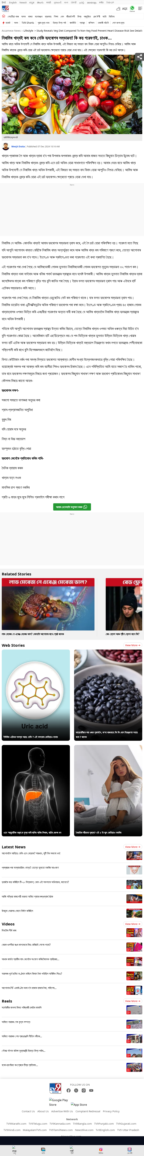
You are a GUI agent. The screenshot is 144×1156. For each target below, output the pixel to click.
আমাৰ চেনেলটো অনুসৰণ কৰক (69, 507)
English (13, 2)
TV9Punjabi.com (104, 1123)
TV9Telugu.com (38, 1123)
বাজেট (8, 22)
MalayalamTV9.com (35, 1130)
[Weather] (119, 9)
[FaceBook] (69, 1090)
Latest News (14, 846)
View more (131, 645)
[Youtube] (91, 1090)
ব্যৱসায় (48, 16)
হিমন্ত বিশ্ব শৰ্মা (59, 22)
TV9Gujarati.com (126, 1123)
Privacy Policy (111, 1111)
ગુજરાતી (57, 2)
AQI (124, 9)
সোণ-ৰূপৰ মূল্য (118, 22)
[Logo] (5, 8)
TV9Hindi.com (12, 1130)
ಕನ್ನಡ (31, 2)
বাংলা (66, 2)
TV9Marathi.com (16, 1123)
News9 (23, 2)
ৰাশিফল (91, 22)
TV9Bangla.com (82, 1123)
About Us (43, 1111)
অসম (23, 16)
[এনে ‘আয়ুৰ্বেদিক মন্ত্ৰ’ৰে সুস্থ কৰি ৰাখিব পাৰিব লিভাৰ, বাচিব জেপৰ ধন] (36, 747)
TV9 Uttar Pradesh (128, 1130)
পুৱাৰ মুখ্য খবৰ (43, 22)
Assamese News (11, 30)
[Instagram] (84, 1090)
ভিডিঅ (111, 16)
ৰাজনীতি (73, 22)
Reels (7, 1001)
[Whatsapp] (131, 9)
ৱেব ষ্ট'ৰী (96, 16)
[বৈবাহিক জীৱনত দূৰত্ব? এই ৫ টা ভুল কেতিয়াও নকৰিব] (108, 747)
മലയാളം (91, 2)
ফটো (104, 16)
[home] (3, 16)
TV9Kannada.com (60, 1123)
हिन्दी (4, 2)
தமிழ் (81, 2)
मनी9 (101, 2)
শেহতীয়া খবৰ (13, 16)
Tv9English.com (105, 1130)
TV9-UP (110, 2)
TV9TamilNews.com (61, 1130)
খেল (62, 16)
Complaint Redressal (88, 1111)
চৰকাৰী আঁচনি (103, 22)
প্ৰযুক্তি (87, 16)
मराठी (48, 2)
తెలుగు (40, 2)
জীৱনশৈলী (70, 16)
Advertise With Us (62, 1111)
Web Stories (13, 645)
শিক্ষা (56, 16)
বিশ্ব (79, 16)
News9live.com (84, 1130)
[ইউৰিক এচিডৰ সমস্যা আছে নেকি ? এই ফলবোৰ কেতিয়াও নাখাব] (36, 652)
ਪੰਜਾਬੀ (74, 2)
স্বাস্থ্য (82, 22)
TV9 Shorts (28, 22)
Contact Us (28, 1111)
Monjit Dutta (18, 146)
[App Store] (81, 1105)
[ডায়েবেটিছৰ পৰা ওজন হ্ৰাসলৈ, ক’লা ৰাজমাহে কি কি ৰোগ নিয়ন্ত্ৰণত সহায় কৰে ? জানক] (108, 652)
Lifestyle (28, 30)
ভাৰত (30, 16)
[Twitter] (76, 1090)
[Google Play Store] (59, 1102)
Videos (8, 923)
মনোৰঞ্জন (38, 16)
